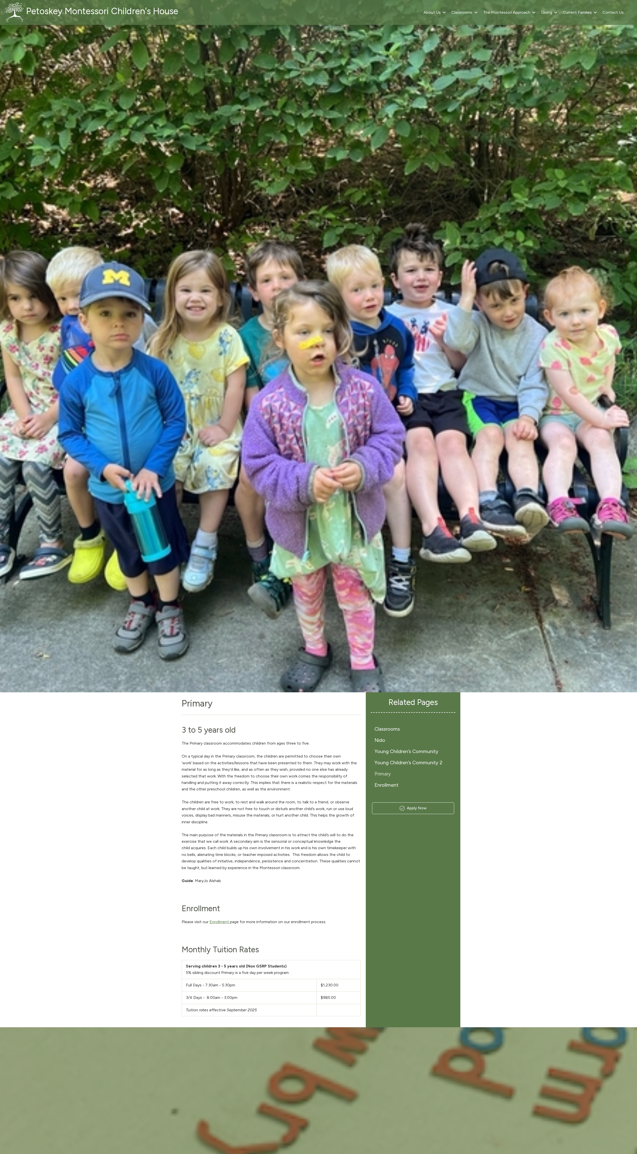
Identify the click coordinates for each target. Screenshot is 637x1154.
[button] (444, 12)
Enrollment (220, 921)
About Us (432, 12)
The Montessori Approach (506, 12)
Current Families (577, 12)
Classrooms (462, 12)
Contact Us (613, 12)
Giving (546, 12)
